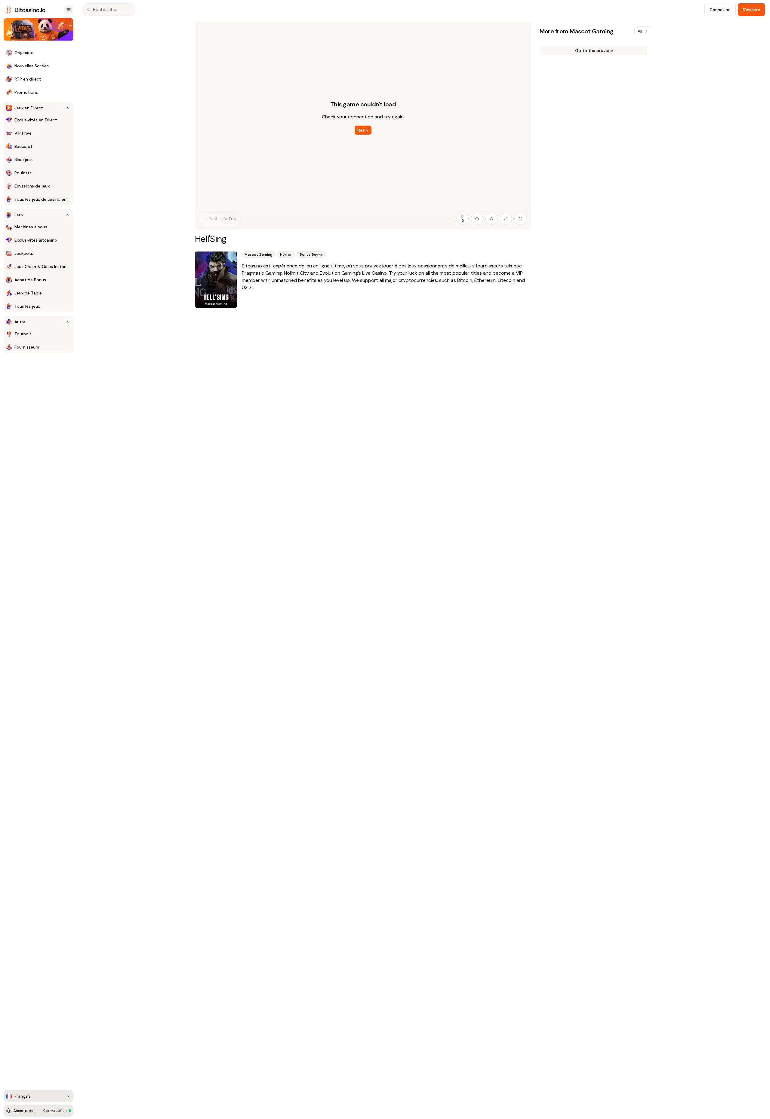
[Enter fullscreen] (520, 219)
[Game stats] (477, 219)
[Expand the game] (506, 219)
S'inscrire (751, 9)
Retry (363, 130)
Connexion (720, 9)
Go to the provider (594, 50)
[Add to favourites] (491, 219)
